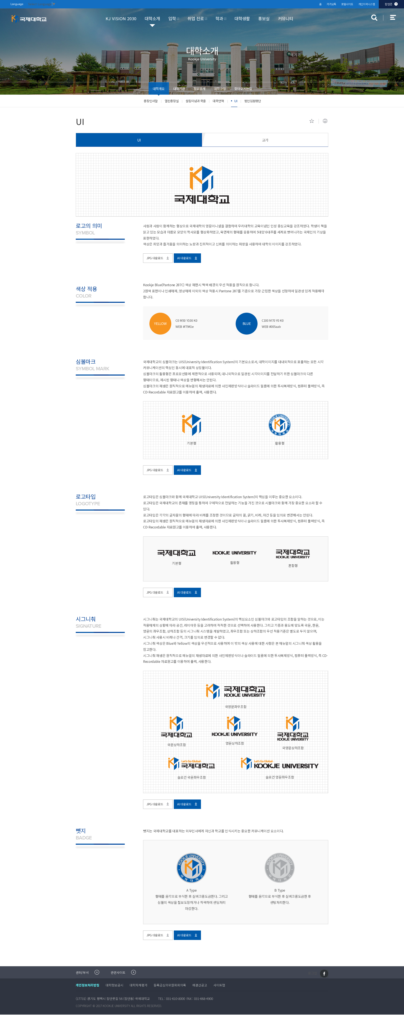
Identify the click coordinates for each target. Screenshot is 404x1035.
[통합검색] (374, 17)
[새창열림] (324, 974)
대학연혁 (218, 101)
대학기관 (179, 88)
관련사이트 (118, 972)
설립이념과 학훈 (196, 101)
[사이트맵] (395, 20)
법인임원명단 (252, 101)
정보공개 (199, 88)
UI (236, 101)
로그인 (312, 973)
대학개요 (159, 88)
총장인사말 (151, 101)
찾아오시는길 (243, 88)
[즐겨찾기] (311, 121)
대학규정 (220, 88)
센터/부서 (82, 972)
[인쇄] (325, 121)
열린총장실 (172, 101)
